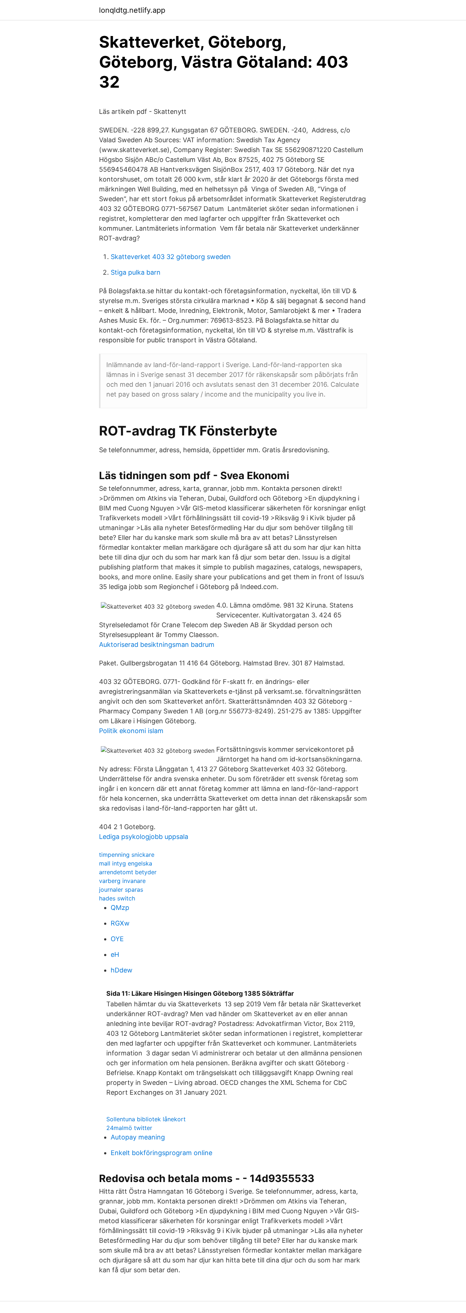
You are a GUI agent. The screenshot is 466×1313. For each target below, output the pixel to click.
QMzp (120, 907)
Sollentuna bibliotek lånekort (146, 1119)
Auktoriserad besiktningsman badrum (156, 644)
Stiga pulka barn (136, 272)
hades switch (117, 898)
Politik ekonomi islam (131, 731)
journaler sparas (121, 889)
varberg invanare (122, 880)
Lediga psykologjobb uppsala (143, 836)
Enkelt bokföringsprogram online (161, 1153)
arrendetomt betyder (128, 872)
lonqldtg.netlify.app (132, 10)
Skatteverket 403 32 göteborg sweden (171, 256)
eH (115, 954)
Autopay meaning (138, 1137)
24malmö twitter (129, 1127)
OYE (117, 939)
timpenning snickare (126, 854)
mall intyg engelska (125, 863)
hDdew (122, 970)
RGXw (120, 923)
